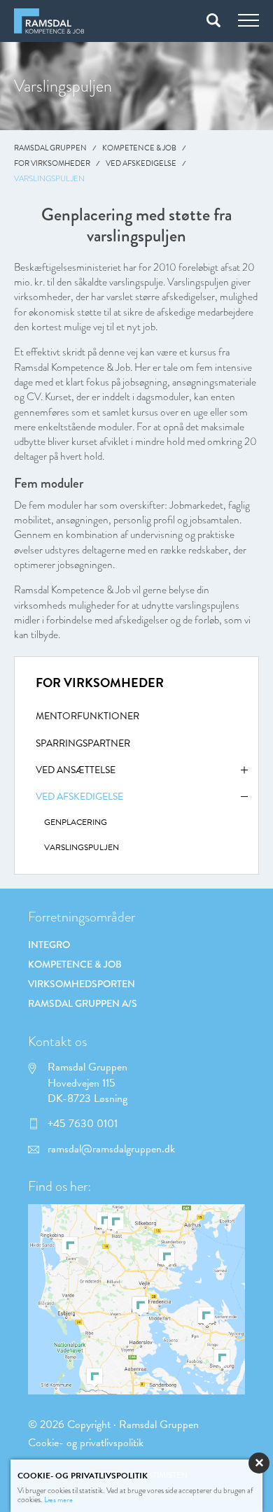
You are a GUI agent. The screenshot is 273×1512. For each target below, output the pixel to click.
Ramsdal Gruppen (50, 148)
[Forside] (49, 21)
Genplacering (75, 822)
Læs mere (58, 1500)
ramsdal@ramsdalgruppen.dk (111, 1148)
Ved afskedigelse (141, 163)
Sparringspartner (83, 743)
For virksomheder (52, 163)
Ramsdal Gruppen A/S (82, 1003)
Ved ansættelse (75, 770)
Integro (49, 945)
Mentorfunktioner (87, 716)
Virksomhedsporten (81, 984)
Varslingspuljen (81, 847)
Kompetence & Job (139, 148)
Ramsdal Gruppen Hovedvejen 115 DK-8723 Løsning (87, 1082)
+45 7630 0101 (83, 1123)
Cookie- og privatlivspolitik (86, 1442)
